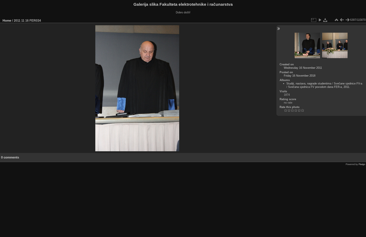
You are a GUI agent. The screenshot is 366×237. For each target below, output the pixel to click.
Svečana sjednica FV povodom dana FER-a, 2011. (319, 86)
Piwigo (362, 164)
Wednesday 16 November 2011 (303, 67)
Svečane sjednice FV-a (348, 83)
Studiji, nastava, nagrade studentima (308, 83)
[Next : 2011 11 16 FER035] (347, 20)
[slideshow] (320, 20)
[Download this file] (325, 20)
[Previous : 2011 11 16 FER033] (342, 20)
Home (7, 20)
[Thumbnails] (336, 20)
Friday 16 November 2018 (299, 75)
